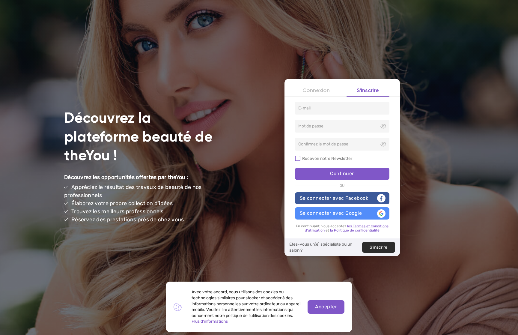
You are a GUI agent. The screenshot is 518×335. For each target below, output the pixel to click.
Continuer (342, 173)
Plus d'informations (210, 321)
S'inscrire (368, 90)
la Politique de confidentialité (355, 230)
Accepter (326, 307)
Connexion (316, 90)
